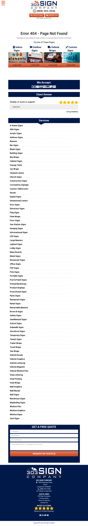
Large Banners (16, 240)
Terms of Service (44, 500)
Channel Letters (17, 173)
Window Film (15, 406)
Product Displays (17, 288)
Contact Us (52, 15)
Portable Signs (16, 276)
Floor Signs (15, 220)
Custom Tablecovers (19, 189)
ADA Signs (14, 129)
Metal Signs (15, 256)
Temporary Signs (17, 335)
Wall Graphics (16, 387)
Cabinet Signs (16, 161)
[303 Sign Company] (44, 472)
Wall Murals (15, 391)
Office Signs (15, 264)
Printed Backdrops (18, 284)
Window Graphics (17, 410)
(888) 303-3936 (45, 11)
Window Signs (16, 414)
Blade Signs (15, 149)
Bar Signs (14, 145)
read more (16, 107)
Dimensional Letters (19, 201)
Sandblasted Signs (18, 319)
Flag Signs (14, 212)
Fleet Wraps (15, 216)
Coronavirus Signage (19, 185)
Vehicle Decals (16, 355)
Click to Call (38, 15)
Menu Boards (16, 252)
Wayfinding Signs (17, 402)
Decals (13, 193)
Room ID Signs (16, 311)
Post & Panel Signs (18, 280)
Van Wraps (14, 351)
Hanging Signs (16, 228)
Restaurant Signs (17, 299)
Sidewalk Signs (17, 327)
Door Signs (15, 205)
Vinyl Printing (16, 379)
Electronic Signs (17, 208)
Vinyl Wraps (15, 383)
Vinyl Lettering (16, 375)
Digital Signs (15, 197)
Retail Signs (15, 303)
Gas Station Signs (18, 224)
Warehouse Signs (17, 398)
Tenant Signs (16, 339)
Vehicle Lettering (17, 363)
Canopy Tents (16, 165)
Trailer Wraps (16, 343)
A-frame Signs (16, 125)
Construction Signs (18, 181)
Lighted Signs (16, 244)
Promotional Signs (18, 292)
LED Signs (14, 236)
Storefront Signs (17, 331)
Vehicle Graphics (17, 359)
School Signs (16, 323)
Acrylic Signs (16, 133)
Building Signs (16, 153)
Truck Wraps (15, 347)
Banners (13, 141)
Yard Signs (14, 418)
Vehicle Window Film (19, 371)
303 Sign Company (44, 496)
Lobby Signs (15, 248)
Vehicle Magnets (17, 367)
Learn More (17, 65)
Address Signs (16, 137)
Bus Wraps (14, 157)
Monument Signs (17, 260)
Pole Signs (14, 272)
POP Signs (14, 268)
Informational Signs (19, 232)
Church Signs (16, 177)
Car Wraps (14, 169)
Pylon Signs (15, 296)
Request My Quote (43, 454)
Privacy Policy (44, 498)
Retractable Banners (19, 307)
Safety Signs (15, 315)
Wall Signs (14, 394)
